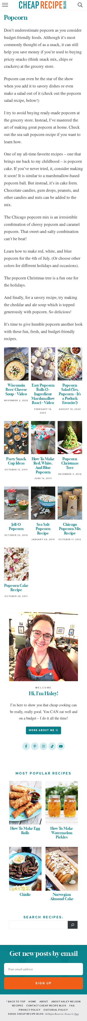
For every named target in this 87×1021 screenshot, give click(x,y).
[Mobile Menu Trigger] (5, 7)
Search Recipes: (43, 917)
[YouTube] (61, 746)
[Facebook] (26, 746)
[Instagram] (43, 746)
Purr (76, 1013)
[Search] (73, 925)
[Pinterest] (35, 746)
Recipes (17, 1005)
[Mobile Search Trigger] (79, 7)
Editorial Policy (56, 1010)
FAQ (72, 1005)
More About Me (42, 730)
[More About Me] (43, 646)
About (43, 1001)
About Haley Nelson (66, 1001)
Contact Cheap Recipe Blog (46, 1005)
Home (32, 1001)
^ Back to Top (16, 1001)
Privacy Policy (30, 1010)
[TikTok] (52, 746)
